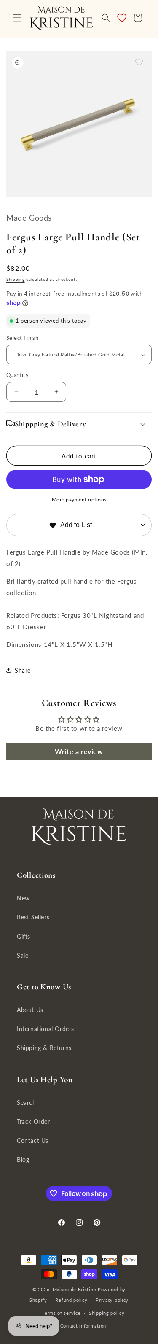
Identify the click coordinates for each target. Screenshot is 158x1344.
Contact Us (32, 1140)
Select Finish (22, 337)
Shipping (15, 279)
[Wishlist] (122, 17)
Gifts (23, 936)
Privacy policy (112, 1300)
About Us (30, 1009)
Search (26, 1102)
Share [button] (23, 670)
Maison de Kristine (75, 1289)
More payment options (79, 499)
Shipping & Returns (44, 1047)
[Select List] (143, 525)
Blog (23, 1159)
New (23, 898)
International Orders (45, 1028)
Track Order (33, 1121)
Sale (22, 955)
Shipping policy (107, 1313)
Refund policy (71, 1300)
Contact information (83, 1325)
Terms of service (61, 1313)
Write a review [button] (79, 751)
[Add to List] (139, 62)
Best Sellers (33, 917)
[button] (17, 17)
